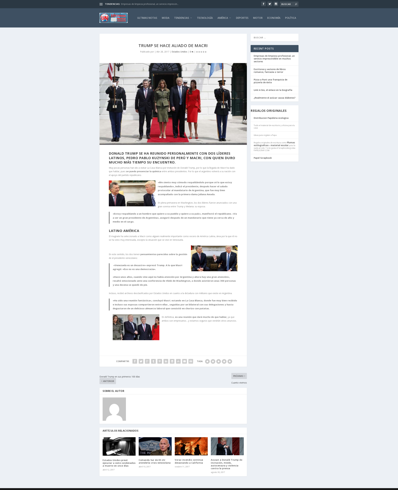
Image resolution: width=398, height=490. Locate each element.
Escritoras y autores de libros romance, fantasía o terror (270, 70)
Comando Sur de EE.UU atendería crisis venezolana (155, 461)
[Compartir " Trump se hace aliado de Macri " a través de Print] (191, 361)
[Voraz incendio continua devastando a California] (191, 446)
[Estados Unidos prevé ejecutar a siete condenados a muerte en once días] (119, 446)
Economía (273, 18)
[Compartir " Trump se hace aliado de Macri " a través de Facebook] (135, 361)
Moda (165, 18)
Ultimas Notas (147, 18)
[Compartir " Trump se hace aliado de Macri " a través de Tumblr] (153, 361)
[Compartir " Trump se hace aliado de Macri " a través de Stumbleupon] (178, 361)
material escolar (280, 145)
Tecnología (205, 18)
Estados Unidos (179, 51)
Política (290, 18)
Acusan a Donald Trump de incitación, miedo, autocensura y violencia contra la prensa (226, 464)
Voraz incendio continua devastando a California (189, 461)
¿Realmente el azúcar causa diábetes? (274, 97)
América (223, 18)
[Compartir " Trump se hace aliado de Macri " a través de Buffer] (172, 361)
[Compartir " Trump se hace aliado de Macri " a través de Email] (184, 361)
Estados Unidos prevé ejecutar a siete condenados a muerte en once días (119, 463)
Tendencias (181, 18)
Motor (258, 18)
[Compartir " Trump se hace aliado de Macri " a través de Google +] (147, 361)
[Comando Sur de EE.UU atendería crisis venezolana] (155, 446)
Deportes (242, 18)
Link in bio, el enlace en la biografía (273, 89)
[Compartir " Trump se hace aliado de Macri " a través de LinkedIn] (166, 361)
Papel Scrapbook (263, 157)
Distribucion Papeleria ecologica (271, 117)
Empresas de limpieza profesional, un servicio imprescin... (149, 3)
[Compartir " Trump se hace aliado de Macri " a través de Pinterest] (160, 361)
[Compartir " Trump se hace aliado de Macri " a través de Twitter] (141, 361)
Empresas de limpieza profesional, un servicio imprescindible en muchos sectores (274, 58)
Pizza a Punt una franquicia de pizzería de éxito (270, 81)
